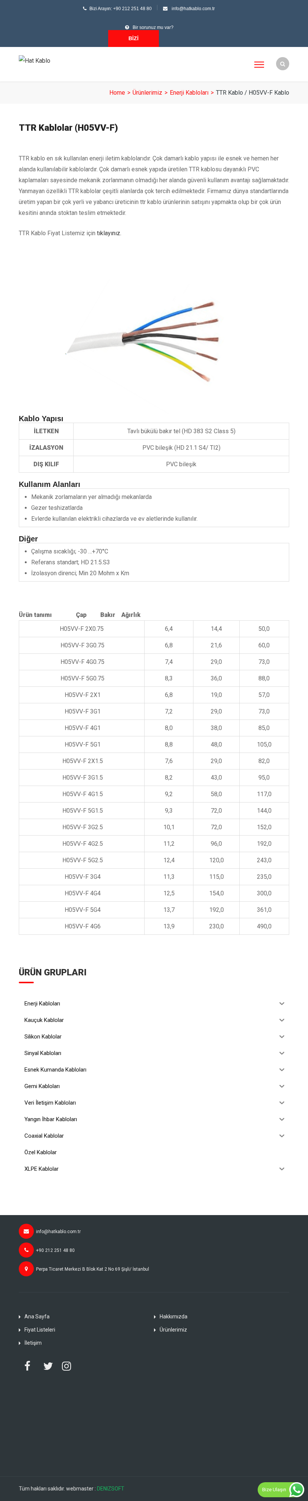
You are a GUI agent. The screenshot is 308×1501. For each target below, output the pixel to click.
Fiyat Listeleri (39, 1330)
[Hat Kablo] (34, 60)
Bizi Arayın (133, 41)
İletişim (33, 1343)
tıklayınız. (109, 233)
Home (117, 92)
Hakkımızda (173, 1317)
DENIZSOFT (110, 1489)
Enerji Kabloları (189, 92)
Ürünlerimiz (147, 92)
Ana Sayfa (37, 1317)
